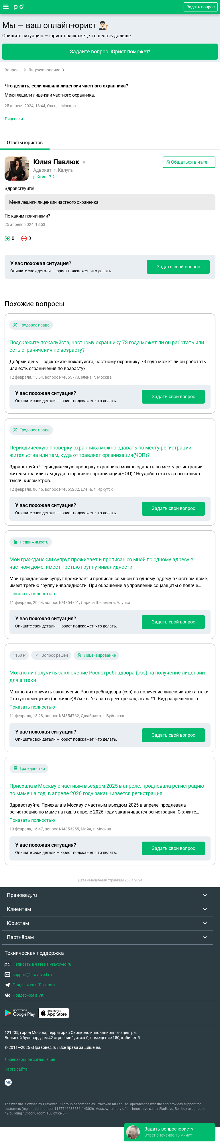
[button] (169, 1132)
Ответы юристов (25, 142)
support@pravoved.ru (32, 974)
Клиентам (19, 909)
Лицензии (14, 118)
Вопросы (13, 70)
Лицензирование (44, 70)
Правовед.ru (22, 895)
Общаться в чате (189, 162)
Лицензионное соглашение (30, 1059)
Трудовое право (35, 325)
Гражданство (32, 768)
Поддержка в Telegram (34, 985)
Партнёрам (20, 937)
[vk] (8, 1082)
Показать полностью (32, 594)
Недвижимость (34, 542)
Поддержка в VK (28, 995)
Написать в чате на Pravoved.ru (42, 964)
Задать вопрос (201, 7)
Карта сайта (16, 1069)
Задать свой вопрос (178, 266)
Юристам (18, 923)
